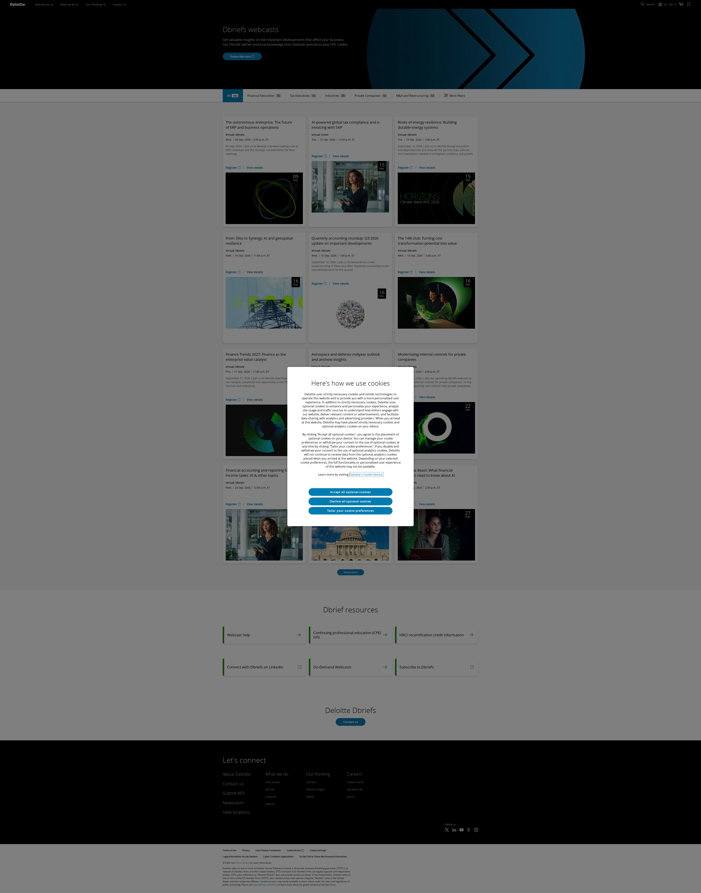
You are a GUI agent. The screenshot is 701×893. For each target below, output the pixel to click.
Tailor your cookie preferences (350, 511)
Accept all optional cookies (350, 492)
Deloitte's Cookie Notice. (366, 474)
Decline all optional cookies (350, 501)
